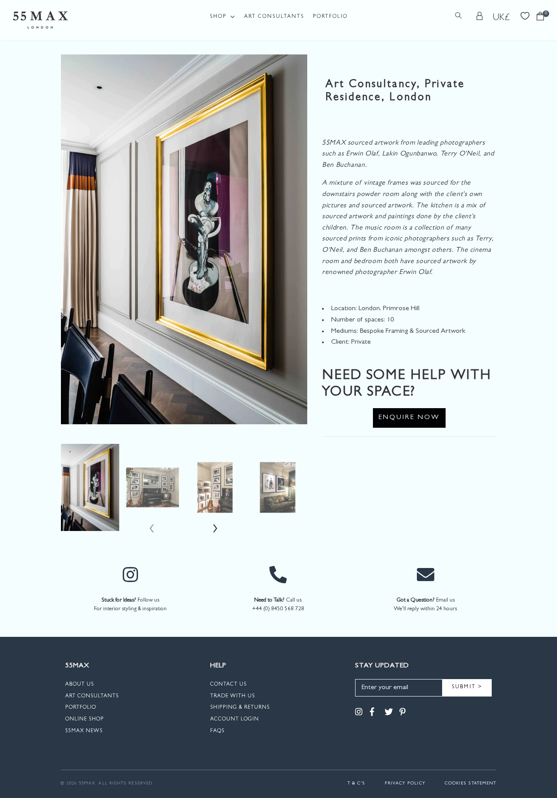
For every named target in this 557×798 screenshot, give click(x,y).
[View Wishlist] (525, 15)
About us (79, 684)
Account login (234, 719)
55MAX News (84, 731)
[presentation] (152, 530)
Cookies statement (470, 783)
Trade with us (232, 696)
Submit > (467, 687)
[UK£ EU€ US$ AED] (502, 18)
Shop (218, 17)
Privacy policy (405, 783)
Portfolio (330, 17)
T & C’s (357, 783)
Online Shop (84, 719)
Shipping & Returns (240, 707)
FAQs (217, 731)
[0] (540, 18)
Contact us (228, 684)
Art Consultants (274, 17)
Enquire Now (409, 417)
